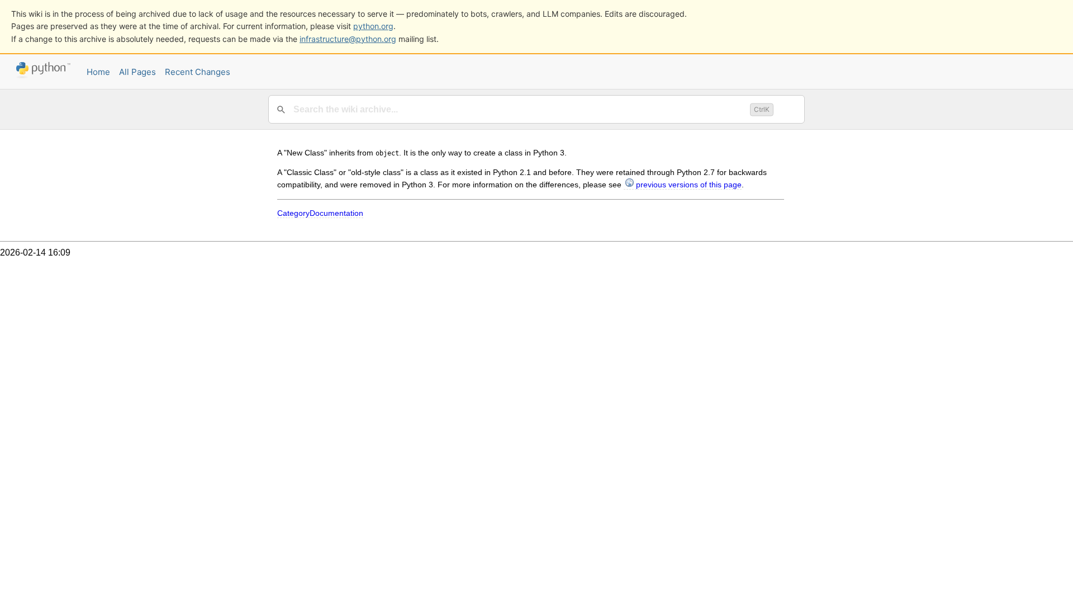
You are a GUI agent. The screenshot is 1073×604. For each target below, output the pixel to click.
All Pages (137, 72)
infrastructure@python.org (348, 39)
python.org (373, 26)
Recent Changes (197, 72)
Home (98, 72)
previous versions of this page (689, 184)
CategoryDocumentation (320, 213)
